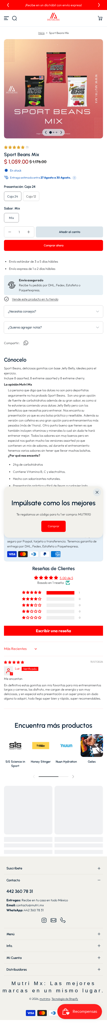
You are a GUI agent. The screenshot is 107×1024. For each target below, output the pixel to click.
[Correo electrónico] (53, 920)
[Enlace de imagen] (15, 752)
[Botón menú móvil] (7, 18)
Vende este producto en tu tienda (35, 299)
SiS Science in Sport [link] (15, 764)
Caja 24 (12, 196)
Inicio (41, 33)
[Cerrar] (97, 492)
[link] (25, 342)
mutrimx (45, 999)
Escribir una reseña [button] (53, 630)
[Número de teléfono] (63, 920)
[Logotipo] (53, 18)
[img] (14, 662)
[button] (14, 18)
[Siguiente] (99, 5)
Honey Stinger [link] (41, 761)
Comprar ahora (53, 245)
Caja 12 (31, 196)
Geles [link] (92, 761)
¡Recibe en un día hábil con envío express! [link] (53, 5)
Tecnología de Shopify (65, 999)
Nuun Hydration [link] (66, 761)
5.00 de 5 (66, 578)
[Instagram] (44, 920)
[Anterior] (8, 5)
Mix (11, 218)
